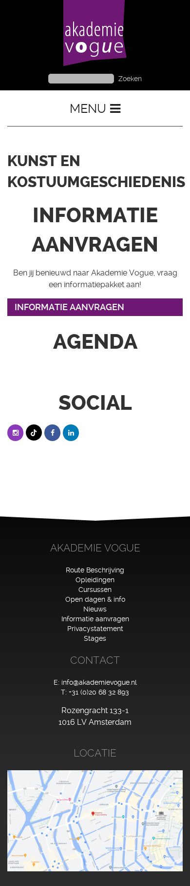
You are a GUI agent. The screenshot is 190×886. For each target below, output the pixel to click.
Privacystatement (95, 629)
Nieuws (95, 609)
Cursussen (95, 589)
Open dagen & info (95, 599)
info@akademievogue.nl (99, 682)
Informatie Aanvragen (69, 307)
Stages (95, 638)
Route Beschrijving (95, 570)
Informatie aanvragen (95, 619)
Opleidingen (95, 580)
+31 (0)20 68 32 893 (99, 692)
